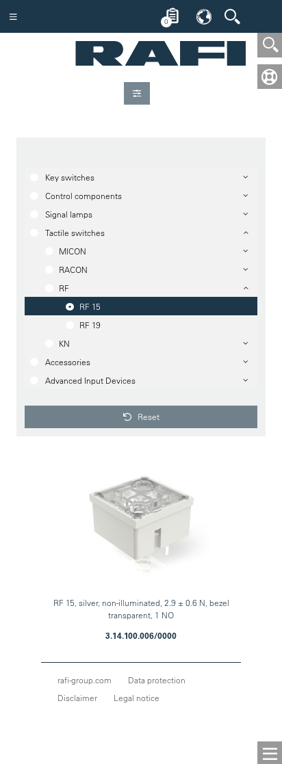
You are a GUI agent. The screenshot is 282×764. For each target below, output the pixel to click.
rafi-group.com (84, 679)
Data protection (156, 679)
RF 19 (90, 324)
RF (64, 287)
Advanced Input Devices (90, 380)
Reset (147, 416)
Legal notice (136, 697)
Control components (83, 195)
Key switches (69, 177)
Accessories (67, 361)
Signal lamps (68, 214)
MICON (72, 251)
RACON (73, 269)
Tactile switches (75, 232)
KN (64, 343)
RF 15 (90, 306)
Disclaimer (77, 697)
